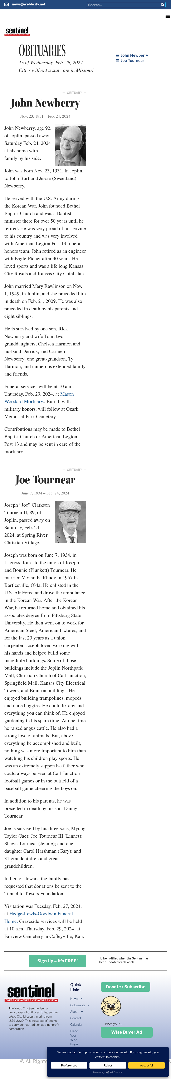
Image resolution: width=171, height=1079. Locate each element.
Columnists (74, 1005)
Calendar (74, 1024)
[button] (167, 16)
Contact (74, 1018)
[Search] (162, 4)
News (74, 998)
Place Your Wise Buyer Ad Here (74, 1042)
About (74, 1011)
